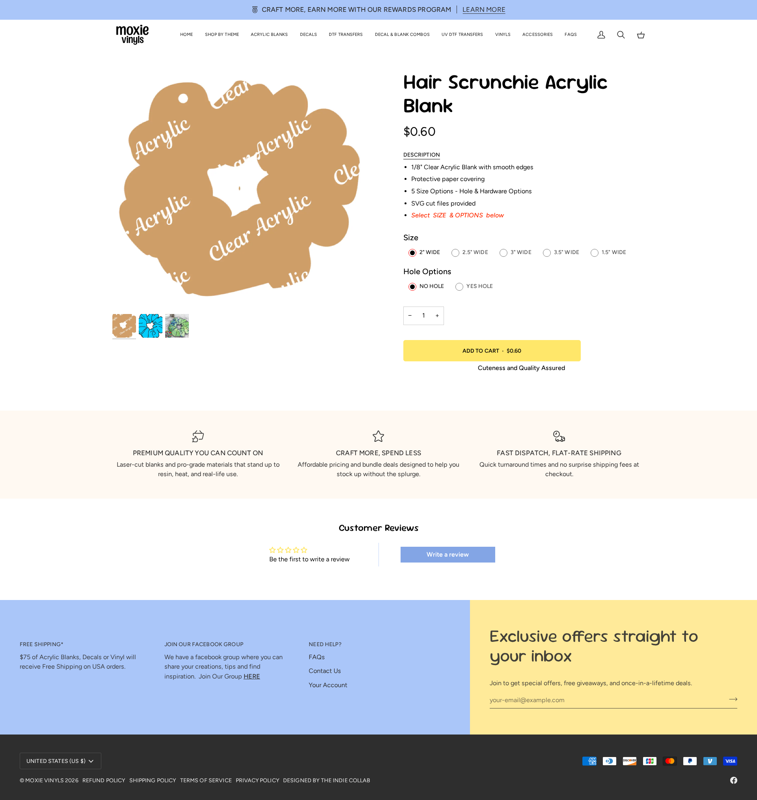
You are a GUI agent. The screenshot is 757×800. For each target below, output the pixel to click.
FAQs (317, 657)
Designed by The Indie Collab (326, 780)
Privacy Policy (257, 780)
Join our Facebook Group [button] (203, 644)
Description (421, 154)
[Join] (730, 699)
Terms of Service (206, 780)
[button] (222, 35)
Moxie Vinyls (44, 780)
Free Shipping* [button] (41, 644)
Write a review (448, 554)
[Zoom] (245, 191)
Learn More (483, 9)
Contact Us (325, 671)
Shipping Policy (152, 780)
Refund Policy (103, 780)
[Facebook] (733, 780)
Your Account (328, 685)
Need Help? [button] (325, 644)
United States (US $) (56, 761)
